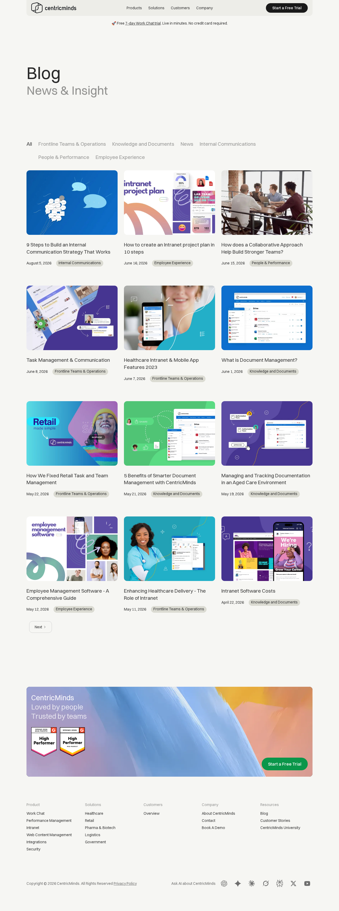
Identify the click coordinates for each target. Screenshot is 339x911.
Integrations (36, 842)
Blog (264, 813)
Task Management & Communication (68, 360)
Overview (151, 813)
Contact (208, 820)
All (29, 144)
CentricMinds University (280, 827)
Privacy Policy (125, 883)
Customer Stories (275, 820)
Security (33, 849)
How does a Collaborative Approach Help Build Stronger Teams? (262, 248)
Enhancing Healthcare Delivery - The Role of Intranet (165, 594)
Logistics (92, 834)
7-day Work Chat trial (143, 23)
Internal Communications (228, 144)
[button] (134, 8)
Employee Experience (120, 157)
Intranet (32, 827)
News (187, 144)
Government (95, 842)
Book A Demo (213, 827)
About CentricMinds (218, 813)
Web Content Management (49, 834)
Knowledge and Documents (143, 144)
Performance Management (49, 820)
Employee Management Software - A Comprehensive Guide (67, 594)
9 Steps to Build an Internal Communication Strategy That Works (68, 248)
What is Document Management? (259, 360)
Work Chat (35, 813)
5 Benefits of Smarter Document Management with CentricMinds (160, 479)
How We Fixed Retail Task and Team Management (67, 479)
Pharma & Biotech (100, 827)
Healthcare (94, 813)
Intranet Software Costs (248, 591)
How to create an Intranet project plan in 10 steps (169, 248)
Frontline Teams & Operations (72, 144)
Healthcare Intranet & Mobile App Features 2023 (161, 363)
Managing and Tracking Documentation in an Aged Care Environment (265, 479)
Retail (89, 820)
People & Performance (63, 157)
